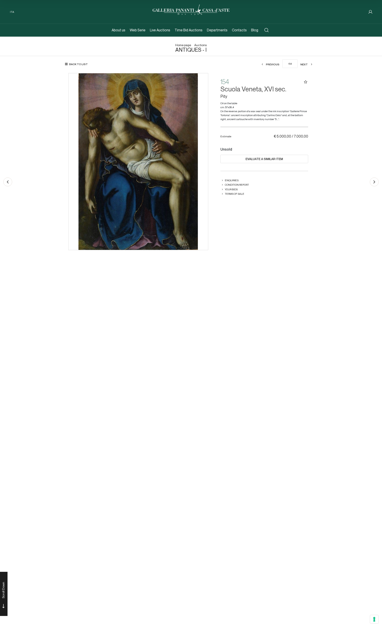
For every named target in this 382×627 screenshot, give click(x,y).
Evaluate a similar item (264, 159)
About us (118, 30)
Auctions (200, 45)
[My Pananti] (370, 12)
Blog (254, 30)
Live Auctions (160, 30)
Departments (217, 30)
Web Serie (137, 30)
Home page (183, 45)
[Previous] (7, 182)
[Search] (266, 30)
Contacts (239, 30)
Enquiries (232, 180)
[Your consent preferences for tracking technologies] (374, 619)
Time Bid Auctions (188, 30)
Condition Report (237, 184)
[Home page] (191, 9)
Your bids (231, 189)
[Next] (374, 182)
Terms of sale (234, 193)
